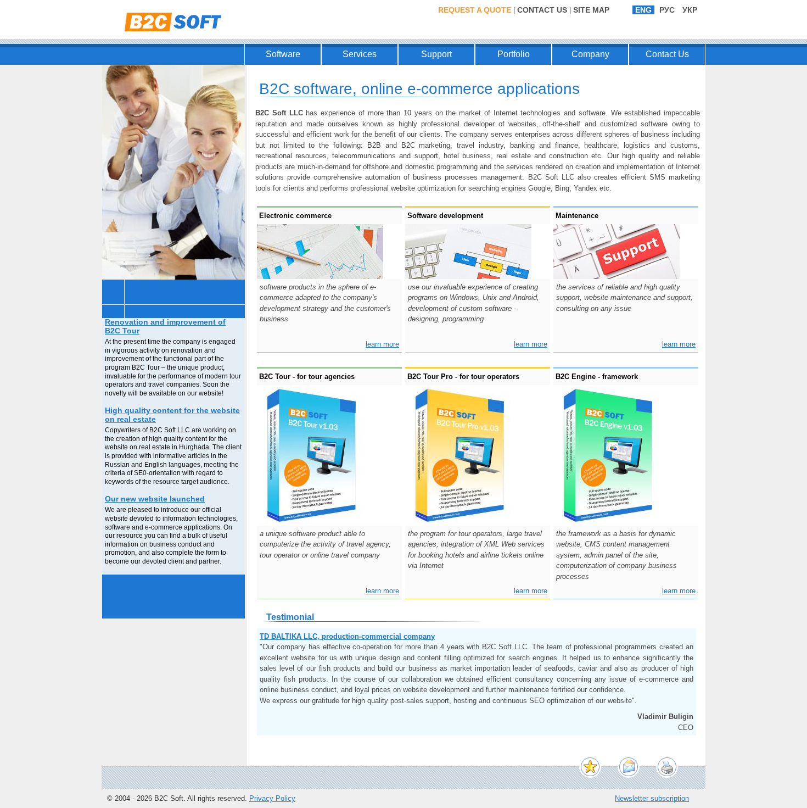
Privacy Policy (272, 798)
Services (360, 54)
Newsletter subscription (652, 798)
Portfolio (513, 54)
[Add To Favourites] (590, 767)
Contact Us (542, 9)
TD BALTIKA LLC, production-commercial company (347, 636)
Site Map (591, 9)
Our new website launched (155, 499)
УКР (689, 9)
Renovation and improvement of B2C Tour (165, 326)
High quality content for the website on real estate (172, 414)
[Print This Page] (667, 767)
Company (590, 54)
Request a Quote (474, 9)
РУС (667, 9)
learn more (382, 344)
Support (436, 54)
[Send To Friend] (629, 767)
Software (283, 54)
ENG (643, 9)
